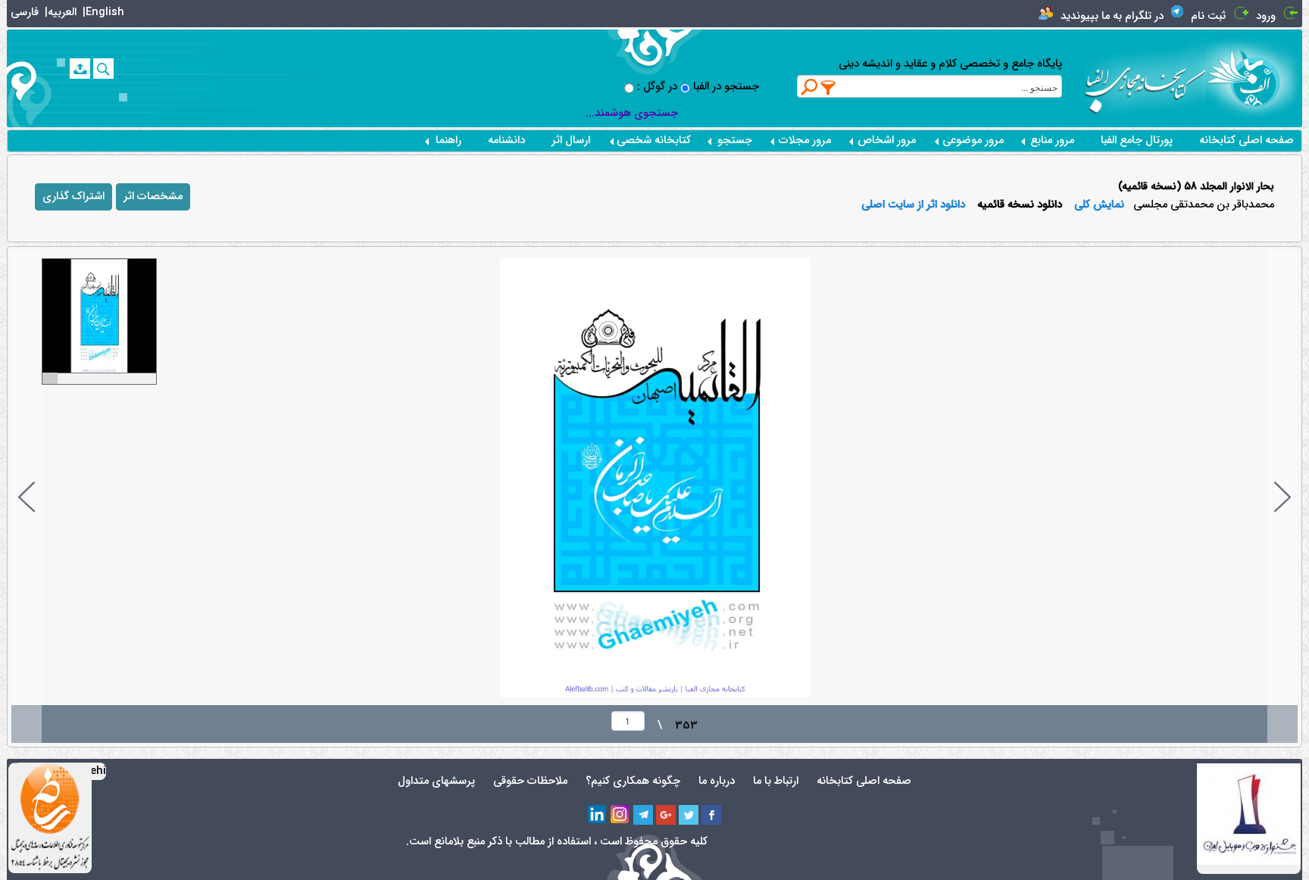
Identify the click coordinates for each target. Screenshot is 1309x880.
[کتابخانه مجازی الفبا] (1254, 77)
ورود (1266, 16)
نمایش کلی (1099, 205)
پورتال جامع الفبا (1137, 140)
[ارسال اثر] (80, 68)
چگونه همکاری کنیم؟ (633, 781)
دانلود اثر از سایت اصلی (913, 205)
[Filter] (829, 87)
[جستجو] (103, 68)
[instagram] (620, 815)
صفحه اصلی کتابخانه (1246, 140)
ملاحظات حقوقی (530, 781)
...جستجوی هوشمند (632, 113)
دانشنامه (506, 140)
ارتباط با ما (775, 781)
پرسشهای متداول (436, 781)
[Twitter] (688, 815)
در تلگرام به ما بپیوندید (1112, 16)
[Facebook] (711, 815)
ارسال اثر (570, 140)
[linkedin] (598, 815)
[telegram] (643, 815)
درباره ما (716, 781)
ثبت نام (1208, 16)
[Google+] (666, 815)
